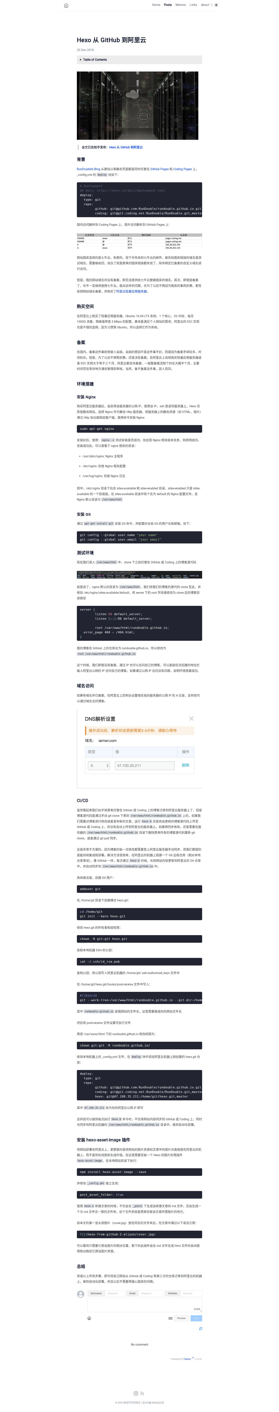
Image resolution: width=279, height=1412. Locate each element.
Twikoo (187, 1359)
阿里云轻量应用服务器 (131, 291)
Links (193, 5)
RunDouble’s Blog (88, 169)
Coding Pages (182, 169)
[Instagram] (136, 1394)
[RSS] (142, 1394)
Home (156, 5)
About (205, 5)
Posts (168, 5)
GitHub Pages (159, 169)
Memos (181, 5)
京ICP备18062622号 (153, 1402)
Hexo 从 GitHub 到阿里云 (126, 147)
